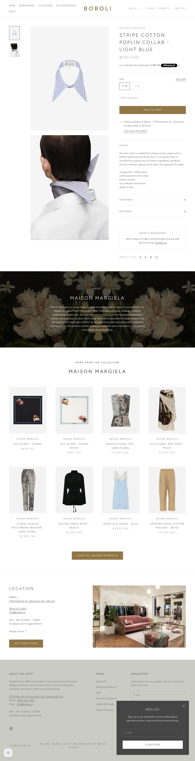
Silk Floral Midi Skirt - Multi (167, 446)
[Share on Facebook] (140, 257)
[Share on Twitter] (145, 257)
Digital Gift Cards (105, 704)
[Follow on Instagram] (11, 728)
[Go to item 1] (14, 33)
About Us (101, 681)
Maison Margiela (132, 28)
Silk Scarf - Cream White (74, 446)
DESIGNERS (27, 5)
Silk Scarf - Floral (27, 444)
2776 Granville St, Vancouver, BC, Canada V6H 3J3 (36, 696)
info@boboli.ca (17, 612)
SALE (12, 11)
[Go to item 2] (14, 50)
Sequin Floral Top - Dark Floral (121, 446)
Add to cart (153, 109)
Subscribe (152, 744)
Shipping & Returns (106, 687)
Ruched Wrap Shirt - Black (74, 526)
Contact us (160, 242)
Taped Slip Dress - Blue (120, 524)
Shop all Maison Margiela (97, 555)
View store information (135, 131)
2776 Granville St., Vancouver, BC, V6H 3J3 (32, 601)
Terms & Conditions (106, 698)
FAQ (98, 692)
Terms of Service (105, 710)
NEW (12, 5)
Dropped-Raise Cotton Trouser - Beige (167, 526)
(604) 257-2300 (17, 608)
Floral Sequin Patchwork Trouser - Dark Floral (27, 528)
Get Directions (26, 643)
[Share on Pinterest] (151, 257)
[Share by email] (156, 257)
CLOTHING (45, 5)
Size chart (181, 79)
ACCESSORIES (66, 5)
